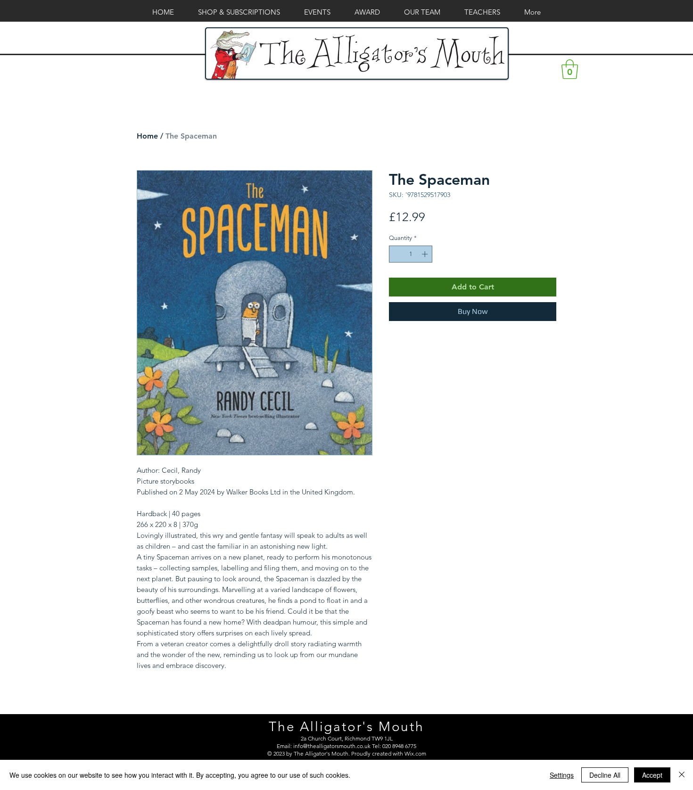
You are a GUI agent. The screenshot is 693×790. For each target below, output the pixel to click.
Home (147, 136)
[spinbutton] (411, 254)
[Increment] (425, 254)
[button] (569, 69)
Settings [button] (562, 775)
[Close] (681, 774)
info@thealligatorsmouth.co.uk (332, 745)
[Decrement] (396, 254)
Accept (652, 775)
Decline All (604, 775)
